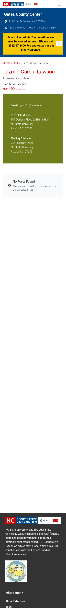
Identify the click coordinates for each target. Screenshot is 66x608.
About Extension (15, 601)
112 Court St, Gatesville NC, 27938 (27, 21)
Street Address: (21, 115)
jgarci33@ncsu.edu (14, 88)
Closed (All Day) (45, 27)
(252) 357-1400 (17, 27)
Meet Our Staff (10, 63)
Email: (15, 105)
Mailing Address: (21, 138)
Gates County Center (23, 14)
